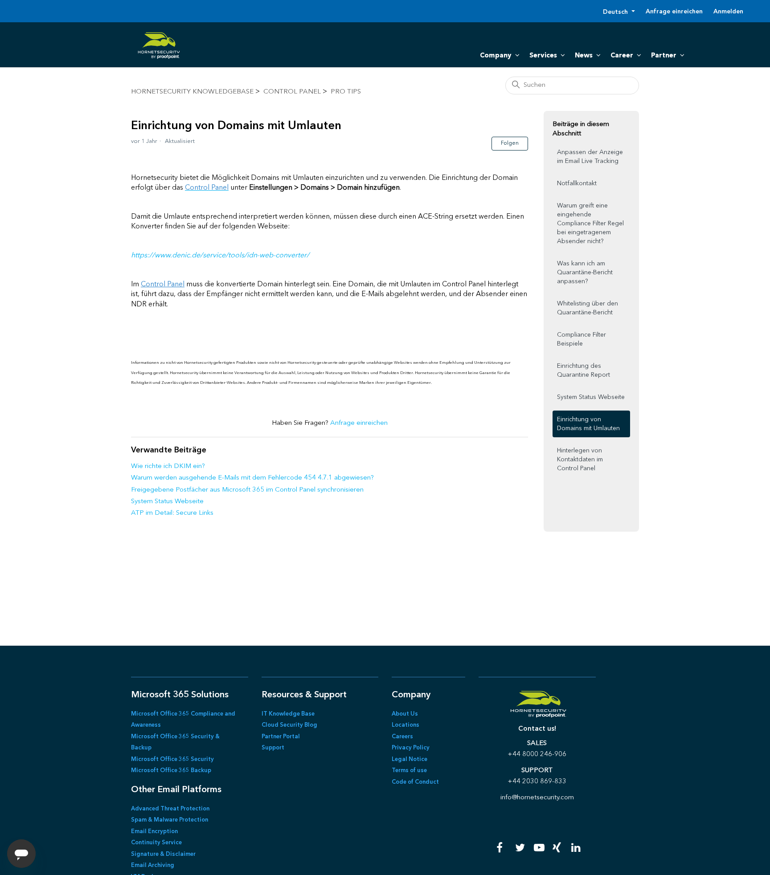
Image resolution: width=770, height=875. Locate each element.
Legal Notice (409, 759)
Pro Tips (346, 92)
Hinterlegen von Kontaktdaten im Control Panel (580, 460)
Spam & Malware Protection (169, 820)
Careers (402, 737)
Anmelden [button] (728, 11)
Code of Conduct (415, 782)
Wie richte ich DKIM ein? (168, 466)
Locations (405, 725)
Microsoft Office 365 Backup (171, 770)
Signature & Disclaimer (163, 854)
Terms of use (409, 770)
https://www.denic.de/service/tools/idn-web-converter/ (220, 255)
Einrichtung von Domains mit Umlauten (588, 423)
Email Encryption (154, 831)
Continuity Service (156, 843)
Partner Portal (281, 737)
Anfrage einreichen (674, 11)
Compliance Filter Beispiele (581, 339)
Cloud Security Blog (289, 725)
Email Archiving (152, 865)
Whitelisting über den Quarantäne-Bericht (587, 308)
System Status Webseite (167, 501)
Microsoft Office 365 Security (172, 759)
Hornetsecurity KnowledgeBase (192, 92)
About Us (405, 714)
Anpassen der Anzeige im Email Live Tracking (590, 156)
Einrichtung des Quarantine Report (583, 370)
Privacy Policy (411, 748)
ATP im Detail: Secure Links (172, 513)
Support (273, 748)
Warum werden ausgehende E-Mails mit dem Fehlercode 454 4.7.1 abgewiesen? (252, 478)
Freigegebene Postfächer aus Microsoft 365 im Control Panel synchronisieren (247, 490)
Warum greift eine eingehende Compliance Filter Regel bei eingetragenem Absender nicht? (590, 223)
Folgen (510, 143)
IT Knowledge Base (288, 714)
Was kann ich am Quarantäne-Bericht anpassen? (585, 272)
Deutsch (616, 12)
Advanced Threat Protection (170, 809)
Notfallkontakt (577, 183)
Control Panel (292, 92)
